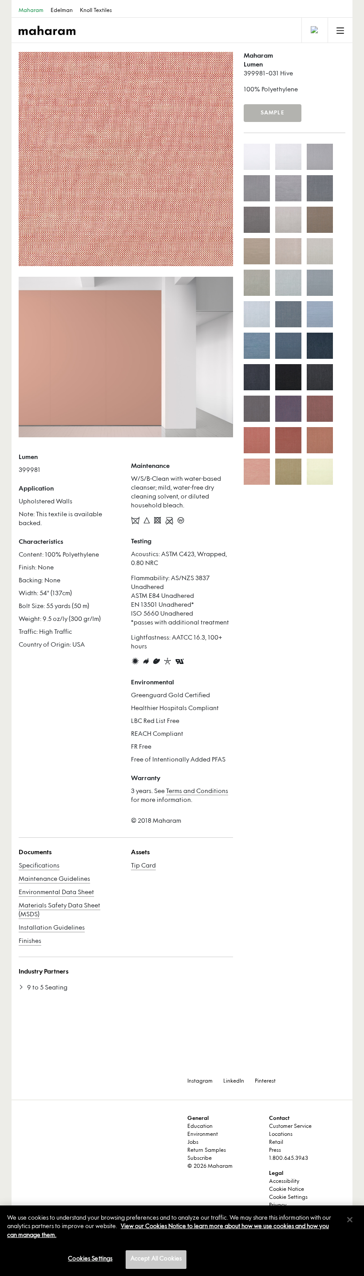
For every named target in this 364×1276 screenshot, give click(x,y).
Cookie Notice (286, 1189)
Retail (276, 1142)
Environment (202, 1134)
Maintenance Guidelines (54, 879)
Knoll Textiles (96, 11)
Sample (273, 113)
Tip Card (143, 866)
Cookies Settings (90, 1259)
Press (275, 1150)
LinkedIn (233, 1081)
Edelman (62, 11)
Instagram (200, 1081)
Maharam (31, 11)
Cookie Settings (288, 1197)
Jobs (192, 1142)
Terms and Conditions (197, 791)
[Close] (350, 1219)
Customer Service (290, 1126)
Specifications (39, 866)
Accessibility (284, 1181)
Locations (281, 1134)
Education (200, 1126)
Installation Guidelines (52, 928)
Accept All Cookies (156, 1259)
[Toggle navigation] (313, 30)
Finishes (30, 941)
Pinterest (265, 1081)
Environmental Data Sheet (56, 892)
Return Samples (206, 1150)
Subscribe (199, 1158)
